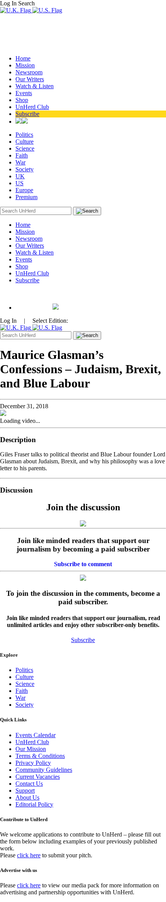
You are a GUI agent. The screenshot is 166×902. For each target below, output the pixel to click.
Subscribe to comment (83, 564)
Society (24, 169)
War (20, 162)
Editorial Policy (34, 804)
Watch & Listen (34, 86)
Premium (26, 197)
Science (24, 148)
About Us (27, 797)
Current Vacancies (37, 776)
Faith (21, 155)
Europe (24, 190)
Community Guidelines (43, 769)
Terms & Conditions (40, 756)
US (19, 183)
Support (25, 790)
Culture (24, 141)
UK (20, 176)
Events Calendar (35, 735)
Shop (21, 100)
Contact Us (29, 783)
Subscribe (27, 114)
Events (23, 93)
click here (29, 855)
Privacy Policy (33, 762)
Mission (25, 65)
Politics (24, 134)
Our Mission (30, 749)
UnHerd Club (32, 107)
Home (22, 58)
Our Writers (29, 79)
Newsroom (28, 72)
